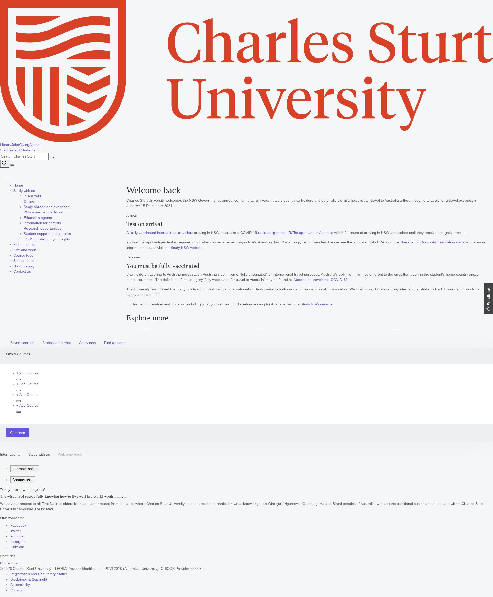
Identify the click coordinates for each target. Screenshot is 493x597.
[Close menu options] (12, 165)
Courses (260, 329)
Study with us (24, 191)
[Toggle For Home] (24, 185)
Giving (24, 145)
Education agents (38, 218)
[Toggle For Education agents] (53, 218)
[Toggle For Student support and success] (72, 234)
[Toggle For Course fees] (34, 255)
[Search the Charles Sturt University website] (52, 157)
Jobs (15, 145)
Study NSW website (187, 248)
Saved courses (20, 343)
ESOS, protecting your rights (47, 239)
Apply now (87, 343)
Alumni (34, 145)
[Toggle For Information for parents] (62, 223)
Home (18, 185)
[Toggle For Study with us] (36, 191)
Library (5, 145)
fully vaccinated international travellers (162, 233)
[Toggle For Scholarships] (35, 261)
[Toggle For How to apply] (35, 266)
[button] (488, 298)
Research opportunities (42, 228)
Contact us (22, 271)
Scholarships (23, 261)
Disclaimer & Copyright (28, 579)
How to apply (23, 266)
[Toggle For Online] (35, 201)
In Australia (33, 196)
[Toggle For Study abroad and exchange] (71, 207)
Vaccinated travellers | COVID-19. (321, 280)
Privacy (16, 590)
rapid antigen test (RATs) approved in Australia (295, 233)
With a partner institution (43, 212)
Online (29, 201)
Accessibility (20, 585)
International (10, 454)
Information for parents (42, 223)
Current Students (21, 150)
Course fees (23, 255)
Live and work (24, 250)
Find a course (24, 244)
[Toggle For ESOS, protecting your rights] (71, 239)
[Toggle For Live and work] (37, 250)
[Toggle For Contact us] (32, 271)
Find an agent (115, 343)
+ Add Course (27, 373)
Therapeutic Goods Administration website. (434, 242)
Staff (3, 150)
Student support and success (47, 234)
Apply (8, 177)
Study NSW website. (317, 304)
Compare (17, 432)
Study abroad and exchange (47, 207)
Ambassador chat (56, 343)
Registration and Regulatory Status (38, 574)
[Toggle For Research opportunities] (62, 228)
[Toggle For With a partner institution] (64, 212)
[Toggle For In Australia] (43, 196)
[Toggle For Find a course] (37, 244)
